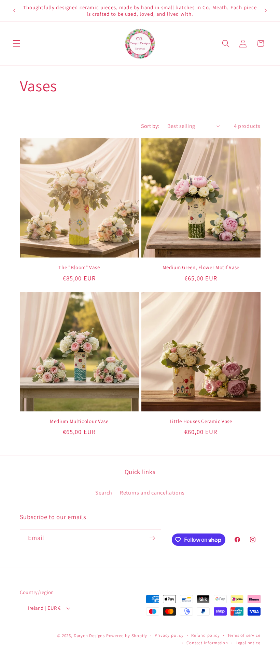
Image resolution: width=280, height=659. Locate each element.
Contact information (207, 643)
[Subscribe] (152, 538)
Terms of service (244, 635)
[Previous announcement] (14, 10)
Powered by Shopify (127, 635)
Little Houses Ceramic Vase (201, 421)
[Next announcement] (265, 10)
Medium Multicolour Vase (79, 421)
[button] (16, 43)
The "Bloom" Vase (79, 267)
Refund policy (205, 635)
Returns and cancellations (152, 492)
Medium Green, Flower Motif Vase (201, 267)
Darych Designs (89, 635)
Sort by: (150, 126)
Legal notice (248, 643)
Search (103, 492)
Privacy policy (169, 635)
